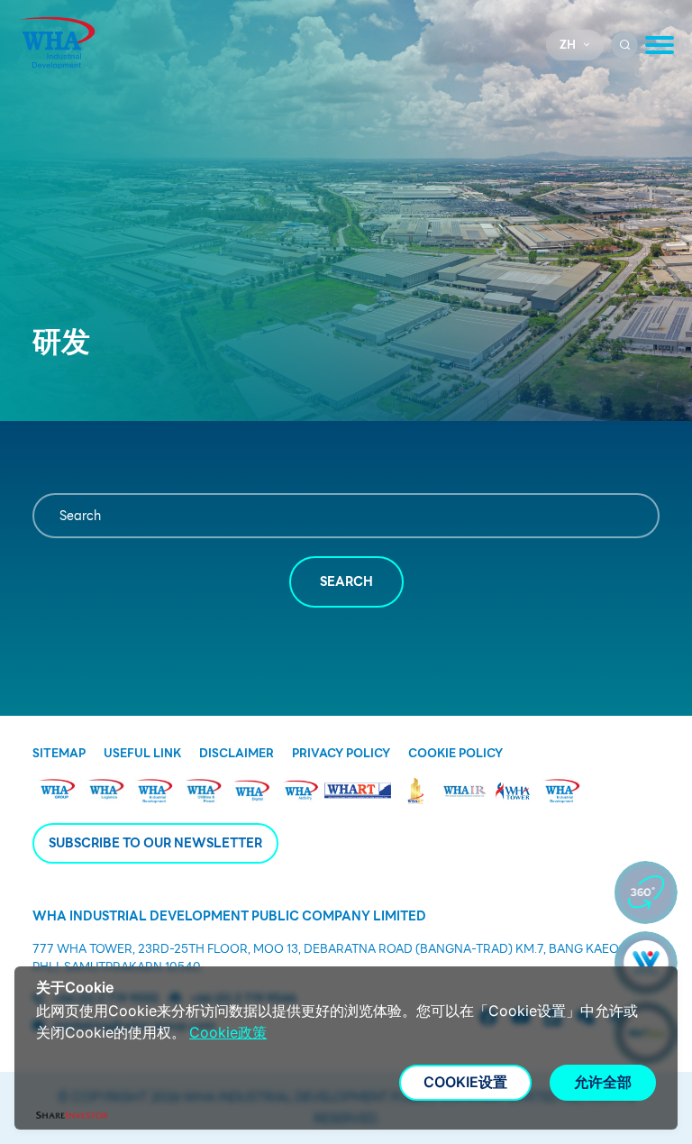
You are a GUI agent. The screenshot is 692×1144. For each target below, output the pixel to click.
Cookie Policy (455, 754)
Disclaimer (236, 754)
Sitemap (59, 754)
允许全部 (603, 1082)
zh (568, 44)
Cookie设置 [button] (465, 1082)
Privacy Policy (341, 754)
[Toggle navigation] (659, 45)
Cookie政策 (228, 1032)
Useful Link (142, 754)
